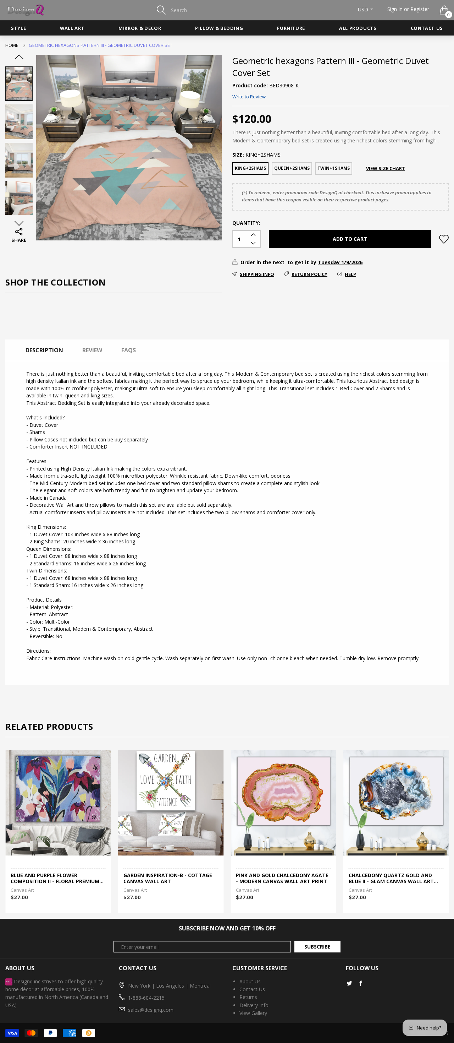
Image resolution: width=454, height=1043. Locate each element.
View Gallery (253, 1013)
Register (419, 9)
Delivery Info (253, 1005)
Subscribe (317, 946)
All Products (358, 28)
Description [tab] (44, 350)
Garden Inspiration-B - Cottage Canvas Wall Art (55, 879)
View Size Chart (385, 168)
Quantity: (246, 222)
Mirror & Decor (139, 28)
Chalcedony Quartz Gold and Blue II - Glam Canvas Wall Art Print (278, 879)
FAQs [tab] (128, 350)
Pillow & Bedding (219, 28)
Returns (248, 997)
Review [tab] (92, 350)
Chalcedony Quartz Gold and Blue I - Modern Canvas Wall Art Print (394, 879)
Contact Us (427, 28)
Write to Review (249, 96)
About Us (250, 981)
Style (18, 28)
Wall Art (72, 28)
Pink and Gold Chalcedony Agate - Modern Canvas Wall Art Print (169, 879)
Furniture (291, 28)
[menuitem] (18, 28)
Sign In (395, 9)
